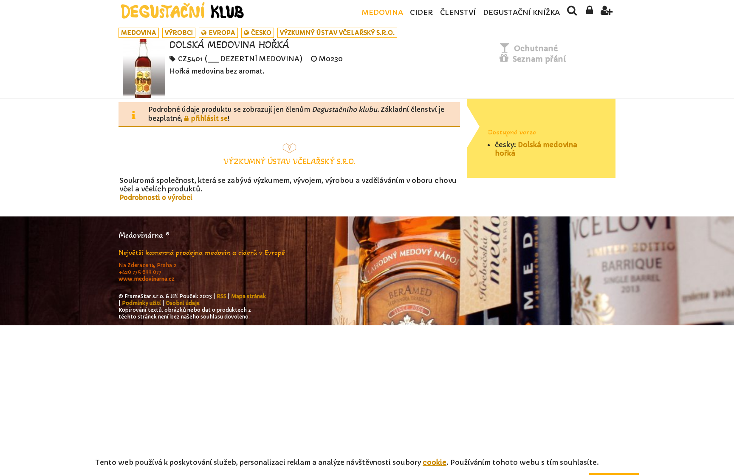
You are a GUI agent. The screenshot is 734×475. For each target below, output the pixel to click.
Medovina (382, 12)
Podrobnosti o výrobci (155, 197)
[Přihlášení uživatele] (589, 13)
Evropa (222, 33)
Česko (261, 33)
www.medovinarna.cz (147, 279)
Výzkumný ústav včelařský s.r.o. (337, 33)
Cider (421, 12)
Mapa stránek (248, 296)
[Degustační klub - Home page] (182, 10)
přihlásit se (209, 118)
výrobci (179, 33)
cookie (434, 462)
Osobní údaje (183, 303)
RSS (221, 296)
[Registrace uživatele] (606, 13)
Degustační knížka (521, 12)
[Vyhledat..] (572, 13)
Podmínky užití (141, 303)
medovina (138, 33)
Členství (458, 12)
